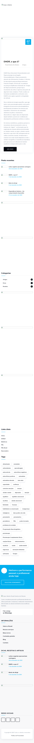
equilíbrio (5, 496)
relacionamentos (19, 541)
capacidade (6, 484)
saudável (5, 545)
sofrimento (6, 553)
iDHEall (3, 438)
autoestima (22, 476)
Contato (5, 643)
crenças (19, 488)
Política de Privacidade (17, 735)
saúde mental (23, 545)
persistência (6, 521)
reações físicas (7, 541)
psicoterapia (6, 533)
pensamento (6, 517)
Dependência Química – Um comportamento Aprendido (16, 192)
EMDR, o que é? (11, 61)
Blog (4, 639)
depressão (18, 492)
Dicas (4, 283)
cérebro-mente (7, 492)
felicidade (5, 505)
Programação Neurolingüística (11, 529)
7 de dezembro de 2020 (15, 177)
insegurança (25, 509)
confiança (16, 484)
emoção (27, 492)
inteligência (6, 513)
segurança (6, 549)
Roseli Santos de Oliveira (12, 65)
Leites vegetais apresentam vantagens (20, 167)
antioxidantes (7, 468)
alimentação (6, 464)
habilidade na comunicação (11, 509)
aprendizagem (18, 468)
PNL (2, 445)
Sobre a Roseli (7, 626)
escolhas (5, 500)
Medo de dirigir (13, 183)
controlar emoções (8, 488)
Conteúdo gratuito (9, 636)
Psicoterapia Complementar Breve (12, 537)
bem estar (20, 480)
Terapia (15, 553)
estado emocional (17, 500)
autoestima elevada (8, 480)
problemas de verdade (9, 525)
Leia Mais (10, 149)
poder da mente (24, 521)
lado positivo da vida (19, 513)
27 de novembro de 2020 (15, 195)
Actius (3, 435)
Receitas (5, 286)
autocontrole (6, 472)
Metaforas (4, 442)
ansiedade (17, 464)
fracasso (14, 505)
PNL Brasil (4, 448)
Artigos (24, 65)
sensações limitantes (18, 549)
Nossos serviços (8, 629)
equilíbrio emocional (18, 496)
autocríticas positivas (9, 476)
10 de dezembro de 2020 (15, 168)
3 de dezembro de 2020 (15, 185)
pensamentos (17, 517)
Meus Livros (7, 633)
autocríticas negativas (20, 472)
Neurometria (4, 451)
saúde (13, 545)
